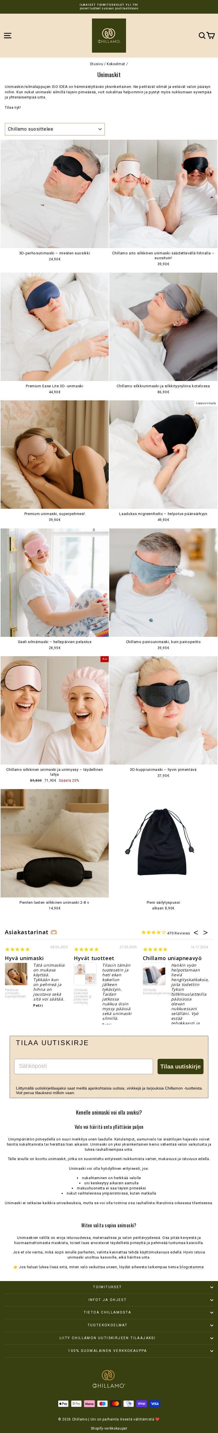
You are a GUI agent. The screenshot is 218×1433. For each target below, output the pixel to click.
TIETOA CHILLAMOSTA (107, 1312)
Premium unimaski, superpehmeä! (15, 993)
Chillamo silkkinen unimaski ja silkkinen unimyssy (83, 996)
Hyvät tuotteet (94, 958)
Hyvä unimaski (24, 958)
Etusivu (96, 64)
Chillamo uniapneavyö (172, 958)
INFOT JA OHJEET (108, 1300)
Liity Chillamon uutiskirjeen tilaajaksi (108, 1338)
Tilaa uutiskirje (180, 1066)
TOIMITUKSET (107, 1287)
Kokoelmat (116, 64)
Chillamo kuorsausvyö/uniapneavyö (154, 992)
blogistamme (192, 1267)
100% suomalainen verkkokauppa (107, 1351)
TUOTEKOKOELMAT (108, 1325)
